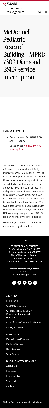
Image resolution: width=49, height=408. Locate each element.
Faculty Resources (14, 328)
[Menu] (46, 8)
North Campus (13, 349)
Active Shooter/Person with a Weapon (24, 322)
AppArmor (11, 386)
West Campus (12, 354)
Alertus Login (12, 366)
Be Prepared (12, 301)
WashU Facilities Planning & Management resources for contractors (19, 314)
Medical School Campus (17, 339)
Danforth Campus (14, 344)
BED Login (11, 371)
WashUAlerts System (16, 306)
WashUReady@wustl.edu (24, 275)
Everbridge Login (14, 376)
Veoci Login (11, 381)
